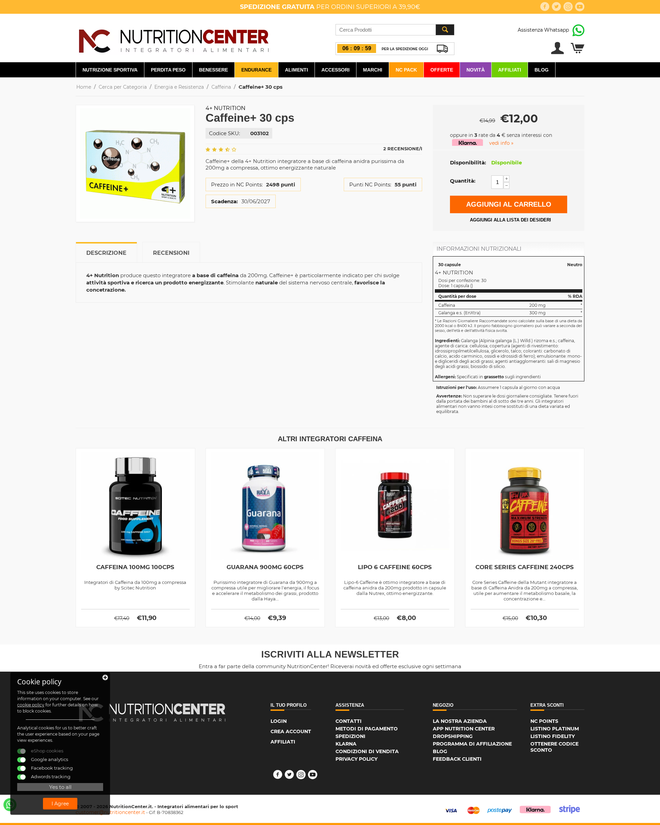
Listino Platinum (554, 729)
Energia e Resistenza (179, 87)
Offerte (441, 70)
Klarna (346, 744)
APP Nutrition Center (464, 729)
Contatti (349, 721)
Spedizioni (350, 736)
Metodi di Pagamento (367, 729)
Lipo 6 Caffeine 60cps (395, 567)
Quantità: (462, 180)
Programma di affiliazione (472, 744)
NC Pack (406, 70)
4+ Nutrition (225, 108)
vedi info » (501, 143)
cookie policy (30, 704)
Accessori (335, 70)
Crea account (291, 731)
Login (279, 721)
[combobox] (395, 29)
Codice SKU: (224, 133)
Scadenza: (224, 201)
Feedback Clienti (457, 759)
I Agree (60, 804)
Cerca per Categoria (123, 87)
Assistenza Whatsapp (543, 30)
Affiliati (509, 70)
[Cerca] (445, 29)
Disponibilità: (468, 162)
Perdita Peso (168, 70)
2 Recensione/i (402, 148)
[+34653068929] (9, 804)
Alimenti (296, 70)
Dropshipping (453, 736)
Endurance (256, 70)
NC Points (544, 721)
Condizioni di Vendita (367, 751)
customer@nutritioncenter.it (110, 812)
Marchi (372, 70)
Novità (475, 70)
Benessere (213, 70)
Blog (542, 70)
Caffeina (221, 87)
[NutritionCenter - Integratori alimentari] (173, 39)
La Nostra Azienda (460, 721)
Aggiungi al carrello (508, 204)
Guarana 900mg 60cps (265, 567)
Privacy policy (356, 759)
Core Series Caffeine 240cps (524, 567)
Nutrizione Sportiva (110, 70)
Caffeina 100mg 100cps (135, 567)
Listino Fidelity (552, 736)
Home (83, 87)
